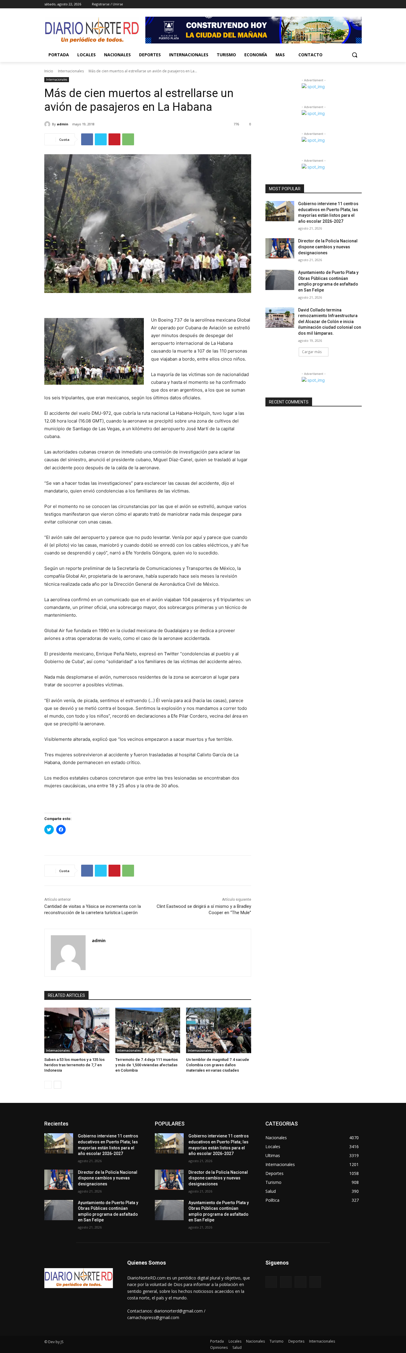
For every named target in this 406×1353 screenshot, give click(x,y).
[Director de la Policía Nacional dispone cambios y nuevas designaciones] (279, 248)
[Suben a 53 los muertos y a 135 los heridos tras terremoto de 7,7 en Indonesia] (76, 1030)
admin (62, 124)
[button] (354, 55)
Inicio (48, 71)
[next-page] (57, 1085)
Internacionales (71, 71)
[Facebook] (325, 4)
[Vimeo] (350, 4)
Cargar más (312, 351)
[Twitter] (342, 4)
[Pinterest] (114, 139)
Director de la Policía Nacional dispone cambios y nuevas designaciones (328, 247)
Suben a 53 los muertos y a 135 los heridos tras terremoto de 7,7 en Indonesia (74, 1065)
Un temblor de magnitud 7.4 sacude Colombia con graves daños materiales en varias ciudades (217, 1065)
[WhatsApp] (128, 139)
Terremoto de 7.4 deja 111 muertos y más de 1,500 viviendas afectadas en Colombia (146, 1065)
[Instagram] (333, 4)
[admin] (48, 124)
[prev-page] (48, 1085)
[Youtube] (358, 4)
